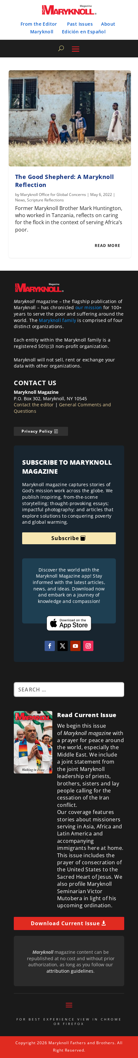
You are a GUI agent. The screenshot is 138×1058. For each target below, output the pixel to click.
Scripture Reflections (45, 200)
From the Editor (39, 24)
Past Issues (80, 24)
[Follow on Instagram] (88, 646)
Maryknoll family (57, 320)
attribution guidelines (70, 971)
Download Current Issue (65, 923)
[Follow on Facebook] (50, 646)
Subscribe (65, 538)
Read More (107, 245)
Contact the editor (34, 405)
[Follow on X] (62, 646)
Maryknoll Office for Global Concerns (53, 194)
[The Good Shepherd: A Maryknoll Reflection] (70, 118)
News (20, 200)
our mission (88, 307)
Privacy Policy (37, 431)
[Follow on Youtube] (75, 646)
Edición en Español (84, 32)
